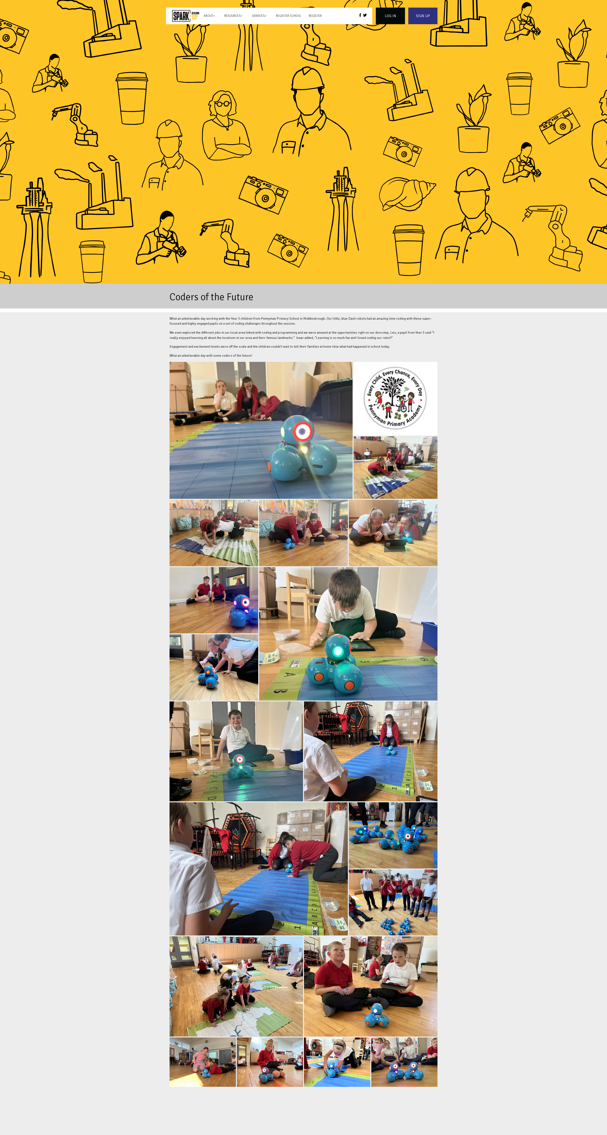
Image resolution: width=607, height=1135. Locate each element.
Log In (390, 16)
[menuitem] (185, 15)
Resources (232, 16)
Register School (288, 16)
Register (315, 16)
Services (258, 16)
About (208, 16)
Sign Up (423, 16)
